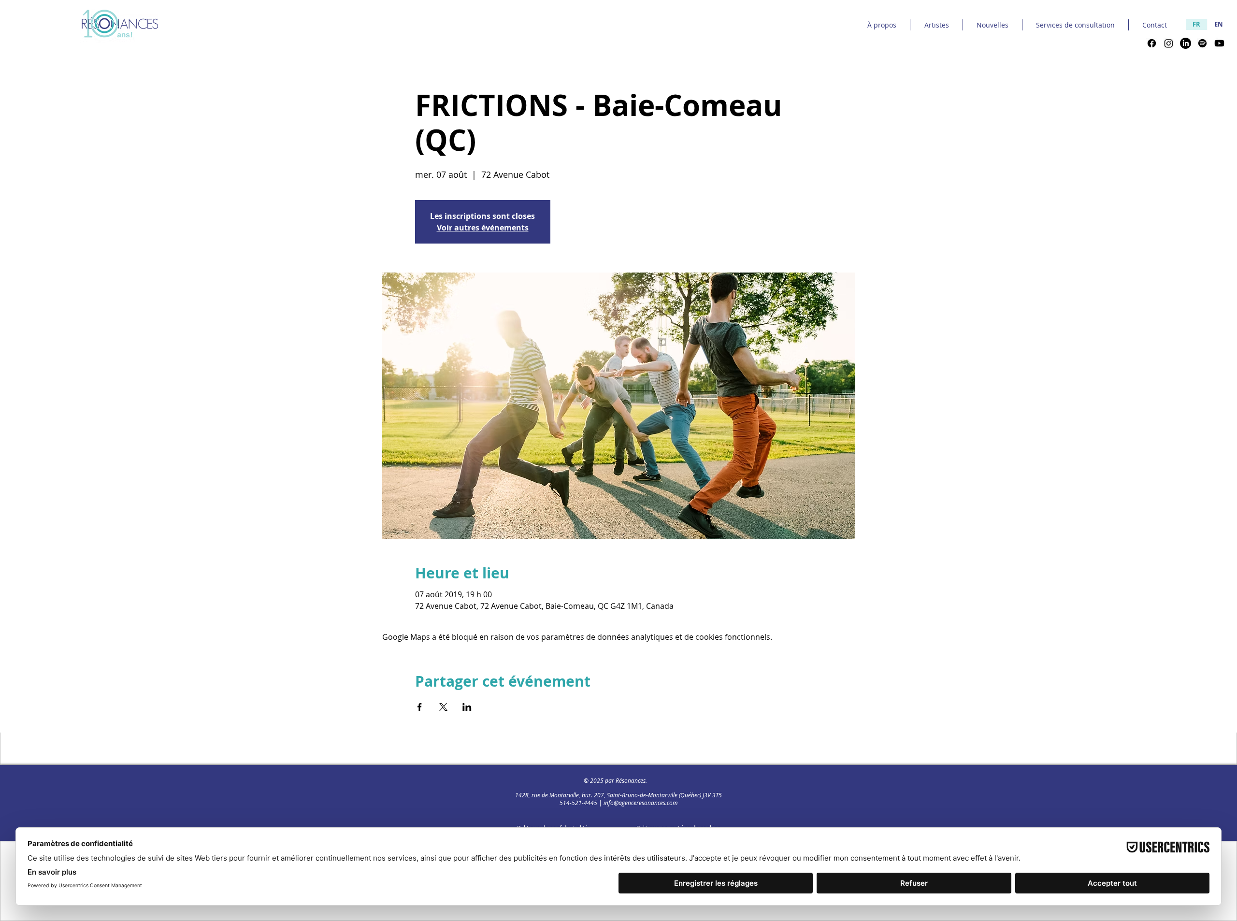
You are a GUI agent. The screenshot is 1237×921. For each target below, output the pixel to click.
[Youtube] (1219, 43)
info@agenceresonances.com (640, 802)
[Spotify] (1202, 43)
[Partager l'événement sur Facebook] (419, 707)
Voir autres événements (483, 227)
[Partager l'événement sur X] (443, 707)
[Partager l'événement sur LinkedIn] (467, 707)
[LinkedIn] (1185, 43)
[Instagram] (1168, 43)
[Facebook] (1151, 43)
